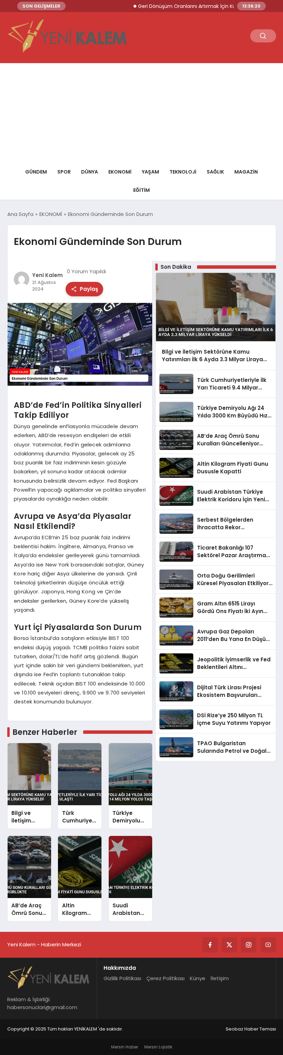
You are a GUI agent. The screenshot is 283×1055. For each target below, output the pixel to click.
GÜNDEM (36, 171)
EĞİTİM (141, 190)
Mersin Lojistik (158, 1047)
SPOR (64, 171)
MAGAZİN (246, 171)
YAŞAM (150, 171)
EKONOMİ (119, 171)
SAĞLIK (215, 171)
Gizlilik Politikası (122, 978)
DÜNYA (89, 171)
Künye (197, 978)
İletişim (220, 978)
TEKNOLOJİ (182, 171)
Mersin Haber (124, 1047)
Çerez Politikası (165, 978)
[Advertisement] (141, 111)
